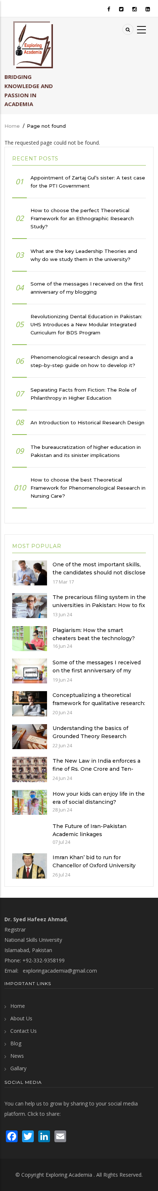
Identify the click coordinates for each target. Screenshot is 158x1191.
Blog (15, 1043)
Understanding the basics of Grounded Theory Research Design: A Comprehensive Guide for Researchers (96, 740)
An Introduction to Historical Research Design (87, 422)
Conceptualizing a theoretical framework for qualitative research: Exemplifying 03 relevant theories (99, 703)
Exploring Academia (69, 1174)
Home (12, 126)
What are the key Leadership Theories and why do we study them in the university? (83, 255)
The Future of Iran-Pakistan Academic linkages (89, 830)
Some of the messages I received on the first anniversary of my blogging (86, 288)
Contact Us (23, 1030)
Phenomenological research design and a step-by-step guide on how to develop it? (82, 361)
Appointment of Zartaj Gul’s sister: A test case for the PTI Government (87, 182)
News (17, 1055)
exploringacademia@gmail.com (60, 970)
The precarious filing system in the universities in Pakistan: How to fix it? (99, 605)
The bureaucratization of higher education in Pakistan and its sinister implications (85, 451)
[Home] (33, 45)
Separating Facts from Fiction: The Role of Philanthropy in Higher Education (83, 394)
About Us (21, 1018)
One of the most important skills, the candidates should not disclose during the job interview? (99, 572)
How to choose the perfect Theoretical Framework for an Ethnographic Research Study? (82, 218)
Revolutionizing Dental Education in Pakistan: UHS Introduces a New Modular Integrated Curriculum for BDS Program (86, 324)
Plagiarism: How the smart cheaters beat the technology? (94, 634)
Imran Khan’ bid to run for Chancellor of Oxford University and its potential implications (94, 865)
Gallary (18, 1068)
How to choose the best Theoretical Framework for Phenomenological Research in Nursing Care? (88, 488)
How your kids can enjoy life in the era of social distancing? (99, 798)
